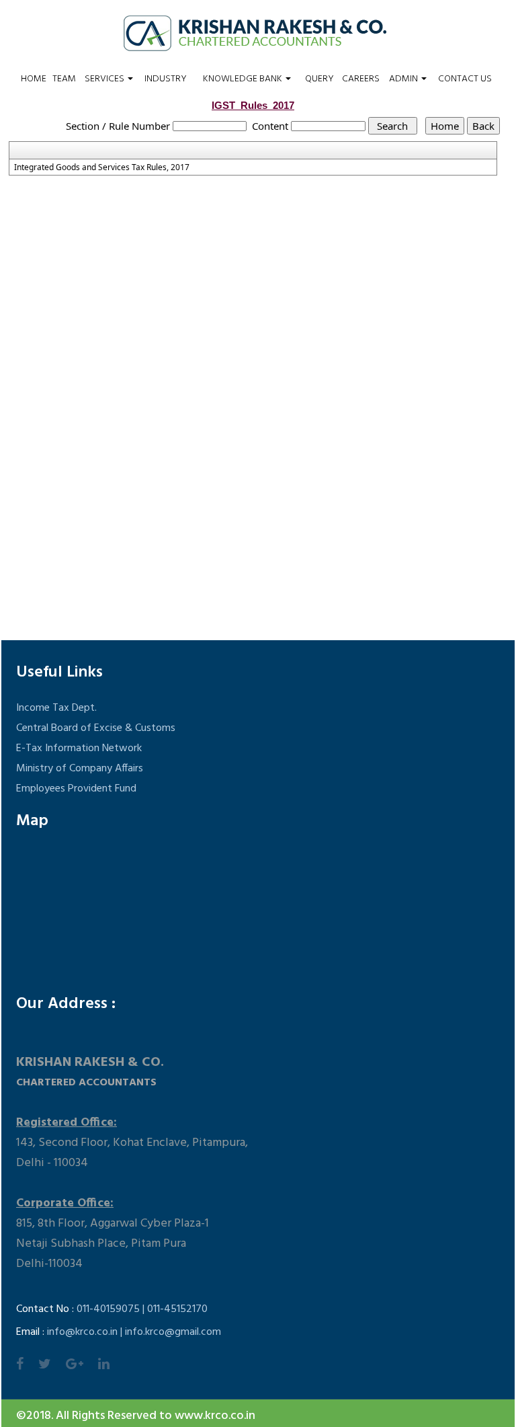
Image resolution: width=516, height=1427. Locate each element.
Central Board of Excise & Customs (95, 728)
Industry (165, 79)
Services (105, 79)
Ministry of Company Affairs (79, 768)
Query (319, 79)
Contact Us (465, 79)
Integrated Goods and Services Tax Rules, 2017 (101, 167)
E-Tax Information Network (79, 748)
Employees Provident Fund (76, 789)
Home (33, 79)
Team (64, 79)
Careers (361, 79)
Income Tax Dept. (56, 708)
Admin (404, 79)
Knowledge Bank (243, 79)
